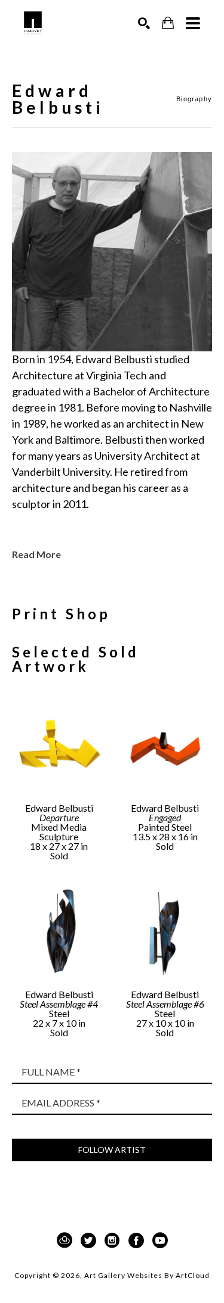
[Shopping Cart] (168, 23)
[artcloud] (64, 1240)
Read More (36, 554)
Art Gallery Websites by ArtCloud (147, 1275)
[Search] (144, 23)
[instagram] (112, 1240)
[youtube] (160, 1240)
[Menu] (193, 23)
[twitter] (88, 1240)
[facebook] (136, 1240)
